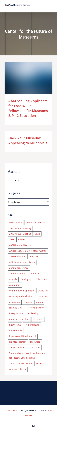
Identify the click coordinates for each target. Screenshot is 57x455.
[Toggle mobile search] (46, 7)
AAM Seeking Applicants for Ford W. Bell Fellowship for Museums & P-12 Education (24, 77)
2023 (11, 239)
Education (41, 296)
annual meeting (17, 273)
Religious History (17, 341)
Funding (28, 302)
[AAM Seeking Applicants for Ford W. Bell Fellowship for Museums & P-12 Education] (28, 78)
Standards (34, 347)
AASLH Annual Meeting (21, 245)
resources (35, 341)
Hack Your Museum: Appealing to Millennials (27, 140)
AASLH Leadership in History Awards (27, 250)
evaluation (14, 302)
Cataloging (26, 279)
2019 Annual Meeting (20, 233)
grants (39, 302)
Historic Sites (15, 307)
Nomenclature (32, 324)
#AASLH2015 (15, 222)
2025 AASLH (12, 410)
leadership (33, 313)
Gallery (32, 77)
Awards (13, 279)
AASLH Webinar (17, 256)
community (15, 284)
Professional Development (22, 336)
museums (38, 319)
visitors (39, 363)
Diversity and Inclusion (21, 296)
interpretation (16, 313)
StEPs (12, 363)
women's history (17, 369)
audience (34, 273)
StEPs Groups (25, 363)
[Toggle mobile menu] (51, 7)
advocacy (33, 256)
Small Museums (17, 347)
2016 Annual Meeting (20, 228)
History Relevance (35, 307)
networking (15, 324)
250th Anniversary (35, 222)
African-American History (22, 262)
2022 (37, 233)
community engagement (21, 290)
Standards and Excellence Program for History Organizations (27, 355)
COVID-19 (43, 290)
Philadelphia (15, 330)
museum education (19, 319)
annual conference (18, 267)
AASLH (21, 239)
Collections (41, 279)
